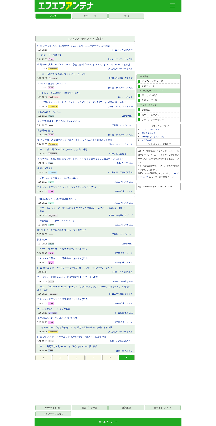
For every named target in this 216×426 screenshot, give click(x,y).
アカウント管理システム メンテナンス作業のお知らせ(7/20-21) (68, 187)
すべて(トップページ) (152, 81)
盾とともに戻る (125, 97)
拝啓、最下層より (124, 350)
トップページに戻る (53, 413)
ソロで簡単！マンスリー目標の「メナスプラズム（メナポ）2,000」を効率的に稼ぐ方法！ (81, 102)
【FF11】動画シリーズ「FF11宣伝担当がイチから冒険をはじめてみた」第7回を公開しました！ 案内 (84, 209)
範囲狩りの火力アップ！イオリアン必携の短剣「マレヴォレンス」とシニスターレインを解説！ (84, 64)
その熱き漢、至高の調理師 (120, 172)
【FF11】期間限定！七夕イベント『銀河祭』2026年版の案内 (67, 346)
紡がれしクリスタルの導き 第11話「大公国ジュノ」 (62, 230)
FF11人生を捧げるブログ (121, 78)
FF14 (126, 16)
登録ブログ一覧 (149, 100)
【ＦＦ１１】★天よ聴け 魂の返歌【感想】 (59, 93)
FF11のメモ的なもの (123, 281)
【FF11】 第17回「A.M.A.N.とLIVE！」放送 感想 (62, 149)
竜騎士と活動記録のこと (121, 341)
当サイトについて (150, 114)
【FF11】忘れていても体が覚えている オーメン (61, 74)
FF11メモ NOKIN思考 (122, 50)
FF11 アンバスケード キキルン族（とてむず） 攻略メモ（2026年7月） (72, 337)
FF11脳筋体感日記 (124, 313)
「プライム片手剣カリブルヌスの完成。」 (58, 177)
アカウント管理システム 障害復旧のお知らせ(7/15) (62, 299)
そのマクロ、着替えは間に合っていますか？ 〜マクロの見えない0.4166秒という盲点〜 (80, 159)
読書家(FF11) (43, 239)
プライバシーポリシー (153, 119)
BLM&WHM (127, 116)
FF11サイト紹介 (150, 95)
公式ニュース (89, 16)
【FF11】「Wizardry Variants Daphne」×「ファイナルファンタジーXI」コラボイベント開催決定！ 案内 (83, 288)
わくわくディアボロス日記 (120, 59)
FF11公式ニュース (124, 191)
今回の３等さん (45, 168)
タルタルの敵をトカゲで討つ (51, 83)
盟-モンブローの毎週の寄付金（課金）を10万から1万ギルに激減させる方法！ (75, 140)
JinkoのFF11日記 (125, 163)
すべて (53, 16)
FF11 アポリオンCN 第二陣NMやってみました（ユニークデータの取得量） (74, 45)
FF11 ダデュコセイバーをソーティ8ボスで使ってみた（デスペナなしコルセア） (77, 268)
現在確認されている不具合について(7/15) (57, 318)
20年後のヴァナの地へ (122, 125)
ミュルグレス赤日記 (123, 182)
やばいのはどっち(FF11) (49, 111)
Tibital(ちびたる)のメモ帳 (153, 137)
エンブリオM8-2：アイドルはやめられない (58, 121)
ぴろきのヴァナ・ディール (120, 68)
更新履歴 (146, 109)
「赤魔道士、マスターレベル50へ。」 (56, 220)
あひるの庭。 (148, 140)
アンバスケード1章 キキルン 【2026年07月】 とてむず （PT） (68, 277)
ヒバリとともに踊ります (49, 55)
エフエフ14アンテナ (150, 129)
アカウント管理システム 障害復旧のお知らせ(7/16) (62, 249)
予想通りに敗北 (45, 130)
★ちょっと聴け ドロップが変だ (53, 308)
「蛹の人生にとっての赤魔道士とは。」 (57, 198)
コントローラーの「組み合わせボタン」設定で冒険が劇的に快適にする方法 (74, 327)
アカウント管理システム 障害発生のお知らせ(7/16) (62, 258)
